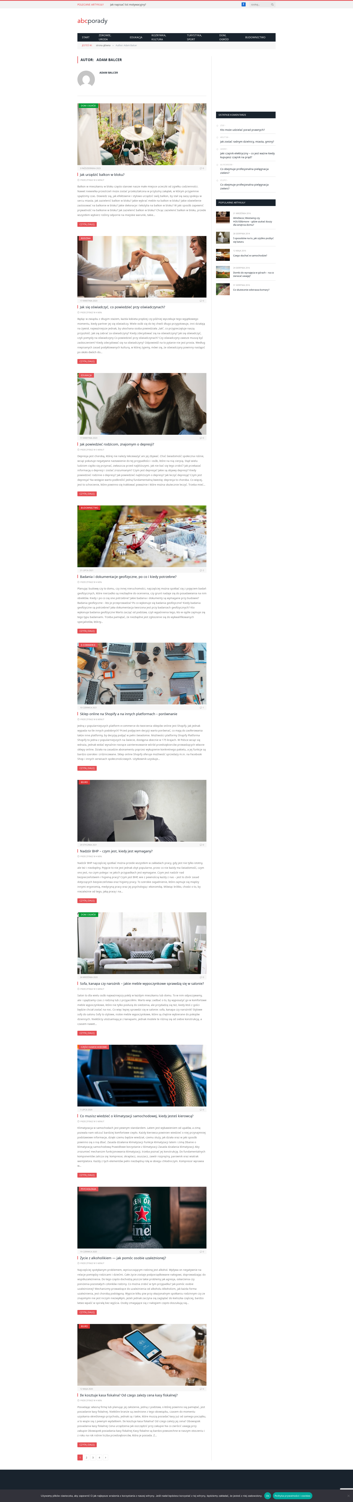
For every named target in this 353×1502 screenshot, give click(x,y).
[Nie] (348, 1496)
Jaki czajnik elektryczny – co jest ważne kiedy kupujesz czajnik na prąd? (247, 155)
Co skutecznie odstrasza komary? (251, 289)
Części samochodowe (94, 1047)
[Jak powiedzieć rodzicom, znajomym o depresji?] (141, 404)
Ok (267, 1495)
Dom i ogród (88, 105)
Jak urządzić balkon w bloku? (102, 174)
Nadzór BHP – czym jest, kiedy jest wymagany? (116, 851)
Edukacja (136, 37)
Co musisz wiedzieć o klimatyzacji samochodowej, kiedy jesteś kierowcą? (136, 1116)
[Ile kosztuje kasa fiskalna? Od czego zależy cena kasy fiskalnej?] (141, 1355)
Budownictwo (255, 37)
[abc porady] (92, 20)
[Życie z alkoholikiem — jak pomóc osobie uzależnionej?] (141, 1218)
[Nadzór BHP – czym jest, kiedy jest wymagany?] (141, 811)
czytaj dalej (87, 224)
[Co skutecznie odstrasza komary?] (223, 289)
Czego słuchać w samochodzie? (250, 255)
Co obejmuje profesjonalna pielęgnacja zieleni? (244, 171)
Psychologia (88, 1189)
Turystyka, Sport (194, 37)
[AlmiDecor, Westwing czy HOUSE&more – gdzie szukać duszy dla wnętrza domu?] (223, 217)
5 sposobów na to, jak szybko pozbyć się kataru (253, 240)
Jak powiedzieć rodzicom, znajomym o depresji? (117, 444)
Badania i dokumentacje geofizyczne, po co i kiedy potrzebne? (128, 576)
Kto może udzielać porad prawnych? (242, 130)
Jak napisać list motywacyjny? (128, 4)
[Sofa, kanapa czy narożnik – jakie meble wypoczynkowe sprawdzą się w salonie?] (141, 943)
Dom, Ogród (224, 37)
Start (86, 37)
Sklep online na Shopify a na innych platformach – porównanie (128, 714)
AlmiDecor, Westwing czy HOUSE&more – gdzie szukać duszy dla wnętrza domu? (252, 221)
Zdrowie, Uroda (105, 37)
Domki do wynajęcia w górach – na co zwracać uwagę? (253, 274)
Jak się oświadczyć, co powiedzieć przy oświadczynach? (122, 307)
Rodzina (86, 238)
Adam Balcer (108, 72)
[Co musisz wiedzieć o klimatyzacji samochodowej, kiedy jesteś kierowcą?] (141, 1076)
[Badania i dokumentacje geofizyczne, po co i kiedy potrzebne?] (141, 536)
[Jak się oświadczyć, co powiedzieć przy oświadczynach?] (141, 267)
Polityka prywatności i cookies (293, 1495)
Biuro (84, 782)
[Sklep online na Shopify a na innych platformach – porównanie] (141, 673)
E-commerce (88, 645)
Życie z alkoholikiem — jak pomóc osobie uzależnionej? (123, 1258)
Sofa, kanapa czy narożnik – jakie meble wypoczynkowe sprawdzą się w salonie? (142, 983)
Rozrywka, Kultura (158, 37)
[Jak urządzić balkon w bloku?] (141, 134)
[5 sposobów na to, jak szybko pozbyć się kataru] (223, 238)
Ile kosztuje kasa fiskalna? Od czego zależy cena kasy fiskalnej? (129, 1395)
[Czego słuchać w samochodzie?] (223, 255)
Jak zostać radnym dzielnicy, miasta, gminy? (247, 141)
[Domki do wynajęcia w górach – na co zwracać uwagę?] (223, 272)
